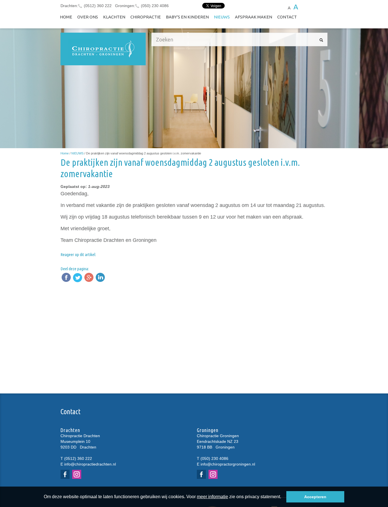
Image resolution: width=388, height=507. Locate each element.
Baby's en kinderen (187, 16)
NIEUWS (222, 16)
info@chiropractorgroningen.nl (228, 464)
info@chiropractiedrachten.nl (90, 464)
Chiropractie (145, 16)
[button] (283, 497)
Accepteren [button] (315, 497)
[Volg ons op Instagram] (77, 474)
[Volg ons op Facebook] (66, 474)
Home (66, 16)
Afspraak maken (253, 16)
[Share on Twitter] (77, 277)
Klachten (114, 16)
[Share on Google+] (89, 277)
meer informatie (212, 496)
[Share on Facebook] (66, 277)
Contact (287, 16)
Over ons (87, 16)
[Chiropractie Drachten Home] (103, 49)
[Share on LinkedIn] (100, 277)
